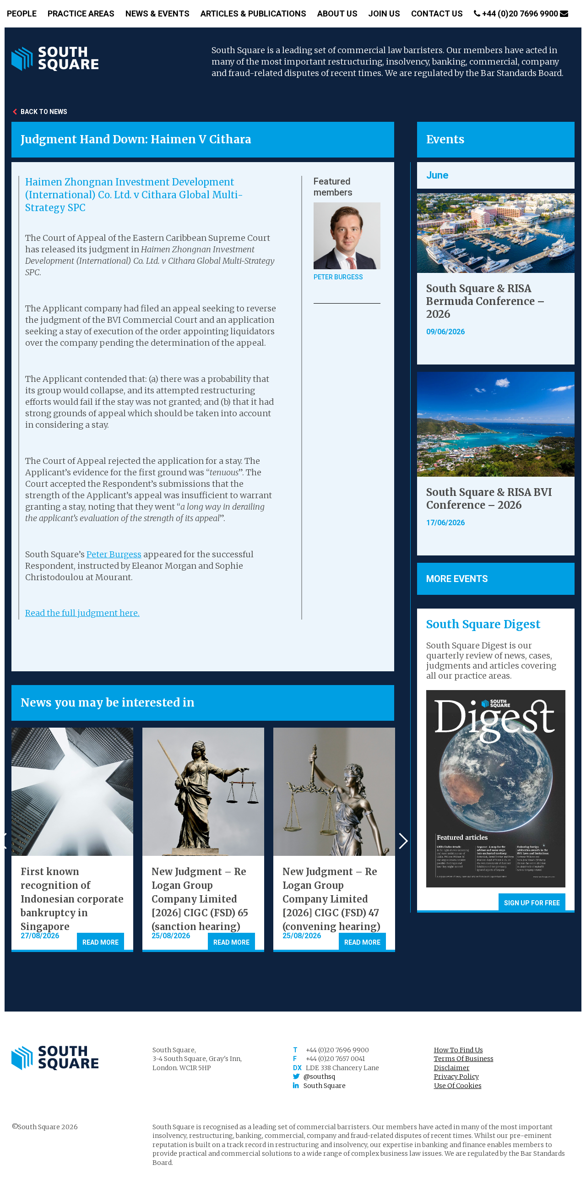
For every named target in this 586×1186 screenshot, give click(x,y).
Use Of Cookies (458, 1086)
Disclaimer (452, 1068)
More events (457, 578)
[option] (72, 840)
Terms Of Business (464, 1059)
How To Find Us (458, 1050)
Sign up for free (532, 903)
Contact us (437, 13)
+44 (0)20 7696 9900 (520, 13)
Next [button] (400, 841)
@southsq (319, 1076)
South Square (325, 1086)
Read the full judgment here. (82, 613)
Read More (100, 942)
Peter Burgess (114, 554)
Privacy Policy (456, 1076)
